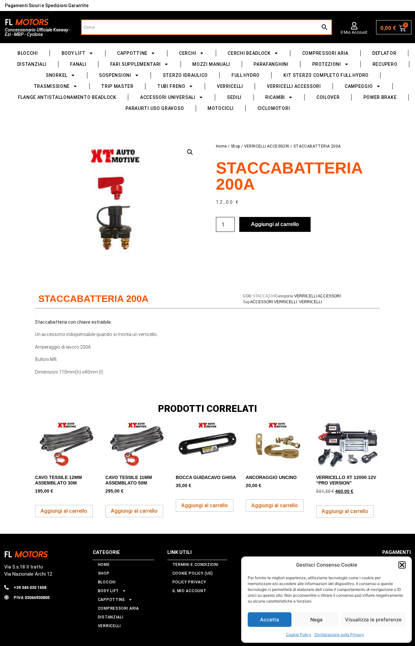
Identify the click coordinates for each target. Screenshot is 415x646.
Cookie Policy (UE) (192, 573)
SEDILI (234, 97)
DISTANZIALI (32, 64)
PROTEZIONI (326, 64)
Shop (235, 146)
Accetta (269, 619)
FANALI (78, 64)
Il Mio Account (354, 32)
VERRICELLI (230, 86)
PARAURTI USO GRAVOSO (154, 108)
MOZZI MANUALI (211, 64)
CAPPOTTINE (132, 53)
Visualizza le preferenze (373, 619)
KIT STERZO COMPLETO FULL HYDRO (326, 75)
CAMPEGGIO (359, 86)
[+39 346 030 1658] (6, 587)
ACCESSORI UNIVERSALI (168, 97)
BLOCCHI (28, 53)
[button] (402, 565)
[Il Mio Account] (354, 26)
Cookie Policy (298, 634)
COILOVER (328, 97)
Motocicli (220, 108)
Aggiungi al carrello (275, 224)
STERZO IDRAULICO (185, 75)
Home (221, 146)
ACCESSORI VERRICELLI (273, 302)
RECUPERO (385, 64)
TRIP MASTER (117, 86)
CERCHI (187, 53)
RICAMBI (275, 97)
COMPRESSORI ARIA (325, 53)
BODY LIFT (74, 53)
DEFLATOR (384, 53)
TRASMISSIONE (52, 86)
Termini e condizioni (195, 564)
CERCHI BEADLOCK (249, 53)
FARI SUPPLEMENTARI (135, 64)
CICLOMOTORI (273, 108)
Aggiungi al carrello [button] (64, 511)
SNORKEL (56, 75)
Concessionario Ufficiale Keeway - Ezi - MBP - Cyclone (38, 32)
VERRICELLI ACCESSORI (294, 86)
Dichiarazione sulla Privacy (339, 634)
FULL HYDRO (245, 75)
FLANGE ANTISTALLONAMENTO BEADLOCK (67, 97)
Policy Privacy (189, 582)
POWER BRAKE (380, 97)
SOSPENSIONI (115, 75)
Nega (316, 619)
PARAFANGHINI (271, 64)
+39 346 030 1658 (30, 587)
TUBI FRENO (171, 86)
